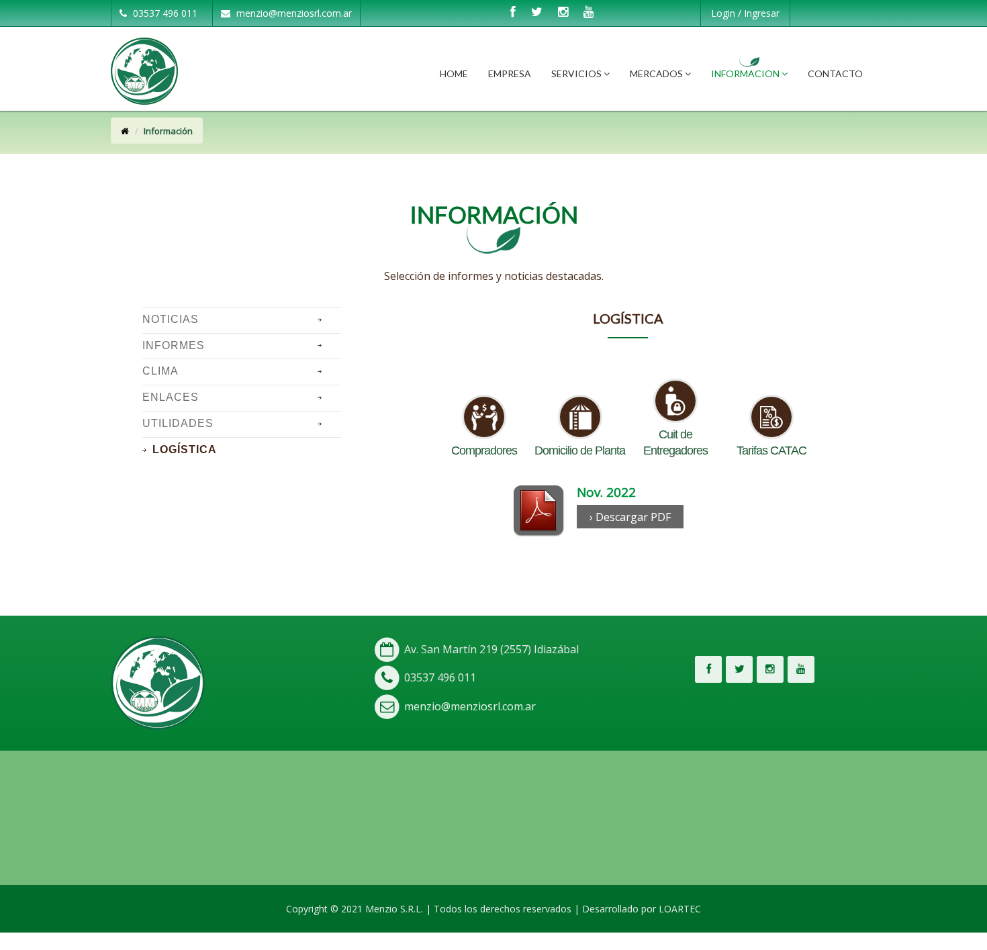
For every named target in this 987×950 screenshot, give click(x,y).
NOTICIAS (170, 319)
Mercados (657, 73)
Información (746, 73)
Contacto (835, 73)
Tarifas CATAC (771, 450)
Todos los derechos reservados (502, 908)
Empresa (509, 73)
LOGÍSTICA (184, 449)
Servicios (577, 73)
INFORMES (173, 345)
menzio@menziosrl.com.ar (293, 13)
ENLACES (170, 397)
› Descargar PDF (630, 517)
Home (454, 73)
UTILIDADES (178, 423)
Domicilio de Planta (579, 450)
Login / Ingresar (745, 13)
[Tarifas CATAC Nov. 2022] (538, 509)
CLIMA (160, 371)
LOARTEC (680, 908)
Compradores (484, 450)
